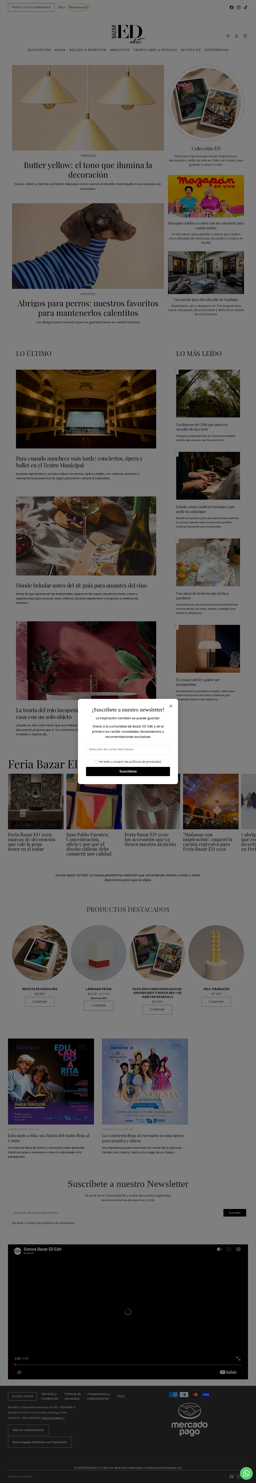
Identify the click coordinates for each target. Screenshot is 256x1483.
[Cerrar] (171, 706)
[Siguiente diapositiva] (243, 815)
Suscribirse (128, 771)
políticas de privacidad (145, 762)
